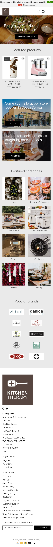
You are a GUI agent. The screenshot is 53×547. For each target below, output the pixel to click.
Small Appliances (39, 230)
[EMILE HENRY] (36, 323)
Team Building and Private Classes (17, 514)
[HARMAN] (36, 334)
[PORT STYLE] (36, 357)
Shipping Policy (9, 507)
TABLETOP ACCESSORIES (13, 441)
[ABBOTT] (16, 312)
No (20, 5)
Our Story (6, 476)
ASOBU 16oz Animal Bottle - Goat (14, 82)
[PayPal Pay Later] (25, 543)
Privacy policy (8, 493)
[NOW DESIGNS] (36, 345)
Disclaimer (7, 497)
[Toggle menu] (48, 11)
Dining (39, 287)
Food (13, 202)
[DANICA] (36, 312)
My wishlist (7, 467)
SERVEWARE (8, 434)
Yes (50, 2)
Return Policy (8, 486)
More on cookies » (29, 5)
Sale (4, 451)
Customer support (10, 504)
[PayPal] (21, 543)
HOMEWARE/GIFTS (10, 431)
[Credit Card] (17, 543)
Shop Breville (8, 483)
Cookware (39, 259)
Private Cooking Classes (13, 517)
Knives (14, 287)
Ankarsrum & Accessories (14, 417)
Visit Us (5, 480)
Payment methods (10, 500)
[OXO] (16, 357)
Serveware (14, 230)
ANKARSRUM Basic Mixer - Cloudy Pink (39, 82)
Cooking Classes (10, 424)
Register (6, 460)
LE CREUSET (7, 444)
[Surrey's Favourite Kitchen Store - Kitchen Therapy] (5, 11)
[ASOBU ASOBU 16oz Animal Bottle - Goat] (13, 67)
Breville (14, 259)
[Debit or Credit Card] (29, 543)
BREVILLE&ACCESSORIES (13, 438)
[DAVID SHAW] (16, 323)
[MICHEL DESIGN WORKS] (16, 345)
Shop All (6, 420)
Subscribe (42, 527)
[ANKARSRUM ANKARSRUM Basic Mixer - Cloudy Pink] (39, 67)
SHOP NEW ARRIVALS (26, 36)
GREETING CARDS (10, 448)
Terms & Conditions (11, 490)
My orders (7, 464)
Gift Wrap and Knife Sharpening (16, 510)
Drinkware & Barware (39, 202)
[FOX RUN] (16, 334)
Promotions (7, 427)
